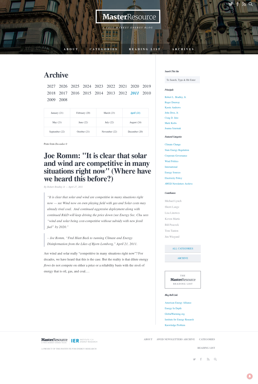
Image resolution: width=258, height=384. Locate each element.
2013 (111, 93)
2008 (63, 99)
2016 (75, 93)
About (71, 49)
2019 (147, 86)
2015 (87, 93)
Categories (104, 49)
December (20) (135, 131)
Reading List (145, 49)
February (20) (83, 112)
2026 (63, 86)
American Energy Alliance (178, 302)
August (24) (135, 122)
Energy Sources (172, 172)
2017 (63, 93)
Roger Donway (172, 102)
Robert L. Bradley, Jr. (175, 97)
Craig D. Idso (171, 117)
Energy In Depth (173, 308)
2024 (87, 86)
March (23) (109, 112)
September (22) (57, 131)
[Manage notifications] (250, 376)
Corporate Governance (176, 155)
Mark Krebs (171, 123)
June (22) (83, 122)
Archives (183, 49)
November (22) (109, 131)
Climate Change (173, 144)
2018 (51, 93)
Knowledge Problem (175, 325)
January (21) (57, 112)
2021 (123, 86)
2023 (99, 86)
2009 (51, 99)
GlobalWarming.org (175, 313)
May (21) (57, 122)
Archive (182, 258)
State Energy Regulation (177, 150)
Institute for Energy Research (179, 319)
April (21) (135, 113)
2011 (135, 93)
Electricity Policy (173, 178)
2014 (99, 93)
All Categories (182, 248)
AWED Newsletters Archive (179, 183)
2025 (75, 86)
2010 (147, 93)
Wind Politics (171, 161)
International (171, 166)
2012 (123, 93)
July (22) (109, 122)
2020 (135, 86)
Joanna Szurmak (173, 128)
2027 (51, 86)
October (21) (83, 131)
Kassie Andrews (173, 107)
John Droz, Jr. (172, 112)
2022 (111, 86)
